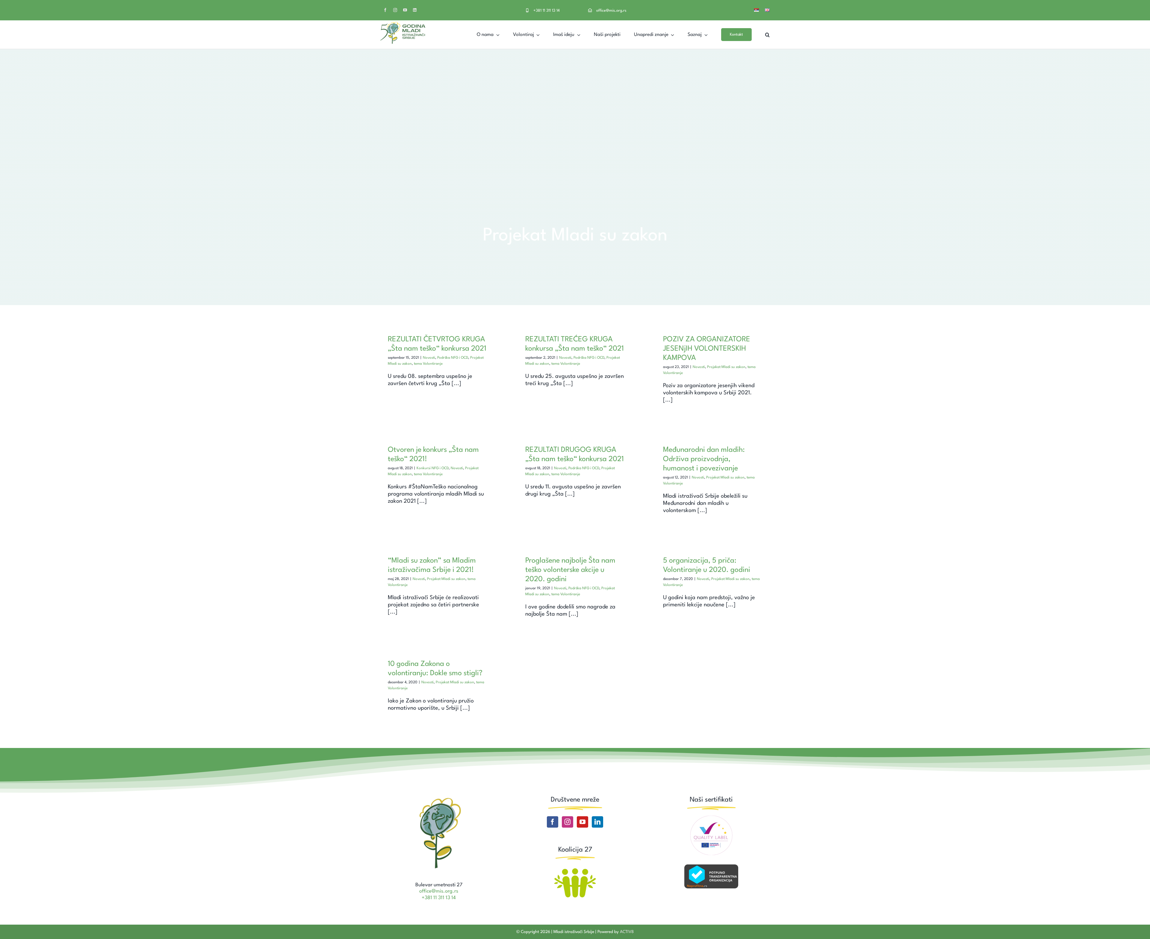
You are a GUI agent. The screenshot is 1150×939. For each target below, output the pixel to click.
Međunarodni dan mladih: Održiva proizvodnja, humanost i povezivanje (704, 459)
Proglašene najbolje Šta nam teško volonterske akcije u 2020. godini (570, 570)
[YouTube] (582, 822)
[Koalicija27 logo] (575, 869)
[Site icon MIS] (438, 798)
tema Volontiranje (428, 364)
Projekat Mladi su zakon (726, 367)
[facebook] (385, 10)
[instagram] (395, 10)
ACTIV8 (627, 932)
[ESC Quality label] (711, 817)
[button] (767, 34)
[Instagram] (567, 822)
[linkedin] (414, 10)
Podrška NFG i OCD (452, 358)
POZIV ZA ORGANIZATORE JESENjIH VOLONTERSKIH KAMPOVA (706, 349)
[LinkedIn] (597, 822)
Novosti (429, 358)
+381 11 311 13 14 (546, 11)
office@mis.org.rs (611, 11)
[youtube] (405, 10)
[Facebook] (552, 822)
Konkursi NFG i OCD (433, 468)
